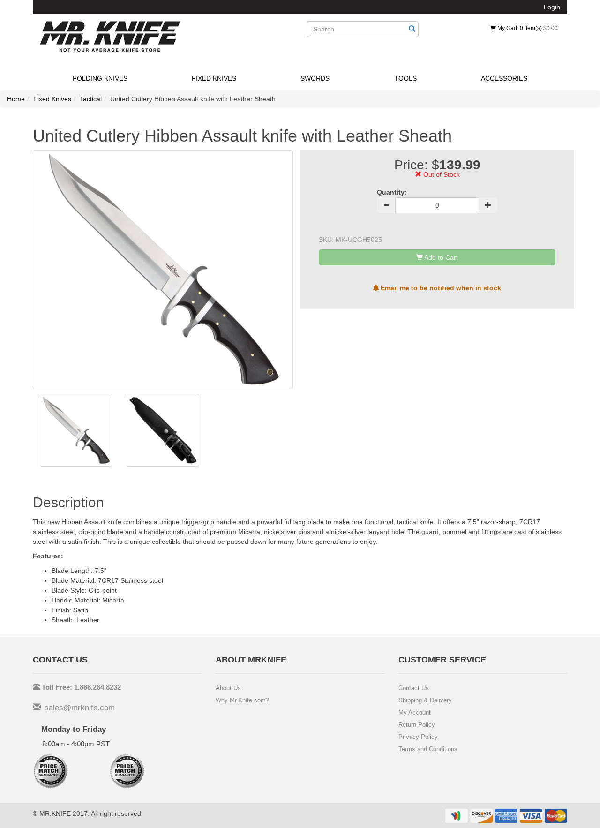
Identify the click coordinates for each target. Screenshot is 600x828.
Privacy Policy (418, 736)
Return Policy (416, 724)
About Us (228, 688)
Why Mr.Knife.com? (242, 700)
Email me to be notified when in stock (440, 288)
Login (552, 7)
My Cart (527, 28)
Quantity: (392, 192)
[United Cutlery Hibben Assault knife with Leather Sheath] (76, 430)
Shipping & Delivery (425, 700)
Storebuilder (110, 36)
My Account (414, 712)
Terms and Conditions (428, 749)
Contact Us (413, 688)
